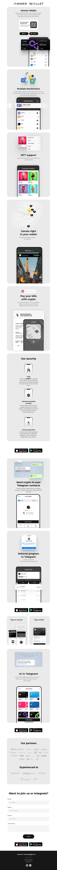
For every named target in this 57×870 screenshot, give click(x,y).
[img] (27, 865)
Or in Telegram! (28, 673)
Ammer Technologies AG (26, 854)
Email (9, 799)
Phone (10, 815)
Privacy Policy (28, 861)
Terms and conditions (29, 859)
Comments (11, 823)
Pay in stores (17, 620)
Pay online (39, 620)
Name (9, 807)
